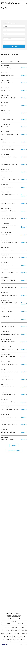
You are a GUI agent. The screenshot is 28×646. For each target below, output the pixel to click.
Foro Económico (9, 639)
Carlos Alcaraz (22, 639)
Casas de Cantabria (17, 638)
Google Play (21, 623)
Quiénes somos (11, 627)
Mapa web (8, 630)
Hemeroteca (5, 638)
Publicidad (3, 630)
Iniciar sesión (23, 3)
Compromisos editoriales (15, 630)
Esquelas (4, 8)
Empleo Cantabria (16, 639)
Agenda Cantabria (24, 633)
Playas (3, 635)
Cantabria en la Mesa (9, 633)
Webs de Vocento (23, 644)
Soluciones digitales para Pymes (10, 635)
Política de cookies (23, 630)
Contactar (5, 627)
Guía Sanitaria (9, 636)
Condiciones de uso (15, 628)
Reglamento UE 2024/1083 (6, 628)
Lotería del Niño (17, 641)
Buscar (15, 46)
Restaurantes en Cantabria (21, 635)
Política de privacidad (22, 628)
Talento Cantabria (22, 636)
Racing (4, 639)
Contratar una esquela (14, 450)
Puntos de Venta (15, 636)
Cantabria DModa (16, 633)
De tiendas (4, 636)
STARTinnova (10, 638)
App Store (8, 623)
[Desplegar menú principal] (26, 3)
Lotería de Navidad (11, 641)
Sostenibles (23, 638)
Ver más (14, 445)
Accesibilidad (22, 627)
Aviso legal (16, 627)
